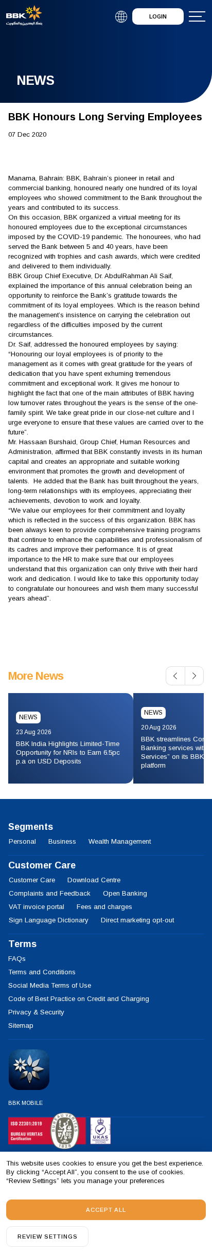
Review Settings (47, 1236)
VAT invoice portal (36, 907)
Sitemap (20, 1025)
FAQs (17, 958)
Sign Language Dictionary (49, 920)
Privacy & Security (36, 1012)
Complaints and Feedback (50, 893)
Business (62, 841)
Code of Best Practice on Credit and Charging (78, 999)
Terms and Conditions (42, 972)
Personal (22, 841)
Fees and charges (104, 907)
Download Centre (93, 880)
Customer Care (32, 880)
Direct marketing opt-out (137, 920)
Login (158, 17)
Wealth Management (120, 841)
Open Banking (125, 893)
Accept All (106, 1210)
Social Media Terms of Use (49, 985)
